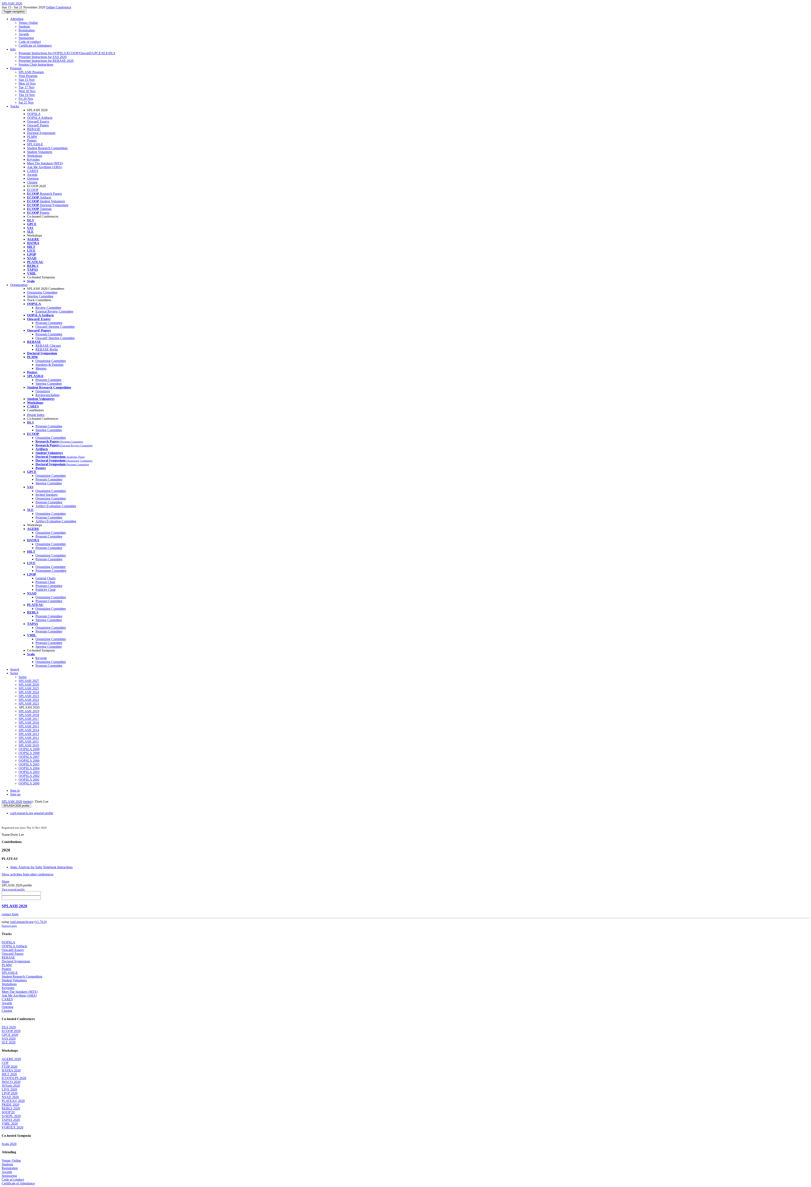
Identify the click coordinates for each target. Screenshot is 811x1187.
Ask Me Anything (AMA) (44, 167)
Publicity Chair (45, 589)
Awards (24, 34)
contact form (10, 914)
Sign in (15, 790)
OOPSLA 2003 (29, 772)
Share (5, 881)
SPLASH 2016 (29, 722)
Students (24, 26)
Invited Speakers (46, 494)
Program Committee (48, 323)
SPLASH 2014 (29, 730)
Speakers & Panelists (49, 364)
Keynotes (33, 159)
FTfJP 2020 (9, 1066)
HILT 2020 (9, 1074)
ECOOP (32, 190)
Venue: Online (28, 22)
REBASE (33, 129)
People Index (36, 415)
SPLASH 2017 (29, 719)
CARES (32, 171)
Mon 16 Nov (27, 83)
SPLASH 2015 (29, 726)
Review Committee (48, 307)
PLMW (32, 136)
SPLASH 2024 (29, 692)
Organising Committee (50, 567)
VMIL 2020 (10, 1123)
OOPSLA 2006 (29, 760)
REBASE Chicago (48, 345)
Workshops (34, 155)
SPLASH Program (31, 72)
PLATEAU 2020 (13, 1101)
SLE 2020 (8, 1042)
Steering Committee (40, 296)
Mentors (40, 368)
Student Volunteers (39, 152)
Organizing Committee (42, 292)
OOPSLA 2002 (29, 776)
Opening (33, 178)
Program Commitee (48, 380)
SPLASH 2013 (29, 734)
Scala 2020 (9, 1144)
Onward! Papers (38, 125)
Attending (16, 19)
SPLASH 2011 (29, 741)
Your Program (28, 76)
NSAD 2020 (10, 1097)
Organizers (42, 391)
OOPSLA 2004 (29, 768)
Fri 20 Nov (26, 98)
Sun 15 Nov (27, 79)
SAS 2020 (9, 1038)
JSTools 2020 (11, 1085)
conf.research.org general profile (31, 813)
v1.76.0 (40, 922)
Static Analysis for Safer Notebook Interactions (41, 867)
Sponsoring (26, 38)
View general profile (13, 889)
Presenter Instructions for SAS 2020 (43, 57)
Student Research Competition (47, 148)
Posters (32, 140)
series (27, 801)
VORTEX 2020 (12, 1127)
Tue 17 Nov (27, 87)
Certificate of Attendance (35, 45)
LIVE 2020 (9, 1089)
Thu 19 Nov (27, 95)
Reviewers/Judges (47, 395)
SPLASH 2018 (29, 715)
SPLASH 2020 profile (16, 805)
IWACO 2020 (11, 1082)
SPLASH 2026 (29, 684)
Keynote (41, 658)
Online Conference (58, 7)
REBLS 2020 (11, 1108)
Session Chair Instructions (36, 64)
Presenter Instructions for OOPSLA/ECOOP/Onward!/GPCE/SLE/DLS (67, 53)
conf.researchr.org (22, 922)
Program (16, 68)
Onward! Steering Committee (55, 326)
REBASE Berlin (46, 349)
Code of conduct (30, 41)
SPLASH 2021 (29, 703)
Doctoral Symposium (41, 133)
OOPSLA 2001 (29, 779)
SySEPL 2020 (11, 1116)
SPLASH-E (35, 144)
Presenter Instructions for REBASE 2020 (46, 60)
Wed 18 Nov (27, 91)
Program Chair (45, 582)
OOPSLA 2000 (29, 783)
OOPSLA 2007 (29, 757)
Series (23, 677)
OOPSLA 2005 (29, 764)
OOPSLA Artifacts (39, 117)
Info (13, 49)
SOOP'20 (8, 1112)
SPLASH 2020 (12, 801)
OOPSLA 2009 (29, 749)
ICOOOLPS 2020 (14, 1078)
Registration (27, 30)
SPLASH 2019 (29, 711)
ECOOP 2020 (11, 1031)
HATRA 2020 (11, 1070)
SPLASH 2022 (29, 700)
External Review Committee (54, 311)
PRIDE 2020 (10, 1104)
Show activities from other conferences (27, 874)
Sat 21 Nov (26, 102)
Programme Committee (50, 570)
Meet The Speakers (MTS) (45, 163)
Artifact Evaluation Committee (55, 506)
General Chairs (45, 578)
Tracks (14, 106)
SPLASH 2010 (29, 745)
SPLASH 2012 (29, 738)
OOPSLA (34, 114)
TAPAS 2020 (11, 1120)
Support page (9, 925)
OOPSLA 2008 (29, 753)
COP (5, 1063)
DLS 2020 (9, 1027)
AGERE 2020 (11, 1059)
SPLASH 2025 (29, 688)
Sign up (15, 794)
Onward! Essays (38, 121)
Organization (18, 285)
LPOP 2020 (10, 1093)
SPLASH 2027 (29, 681)
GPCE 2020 (10, 1035)
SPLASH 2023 (29, 696)
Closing (32, 182)
